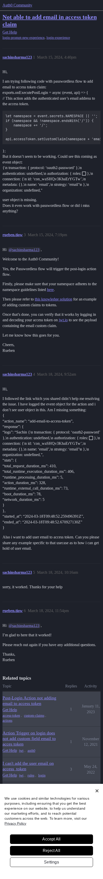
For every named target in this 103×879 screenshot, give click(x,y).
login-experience (58, 38)
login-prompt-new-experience (23, 38)
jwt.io (63, 320)
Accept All (51, 839)
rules (31, 775)
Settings (51, 862)
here (50, 289)
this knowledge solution (53, 299)
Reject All (51, 850)
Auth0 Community (17, 5)
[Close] (97, 790)
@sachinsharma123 (24, 250)
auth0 (31, 751)
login (42, 775)
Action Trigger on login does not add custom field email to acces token (29, 738)
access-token (11, 715)
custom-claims (34, 715)
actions (7, 720)
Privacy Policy (15, 823)
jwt (21, 751)
